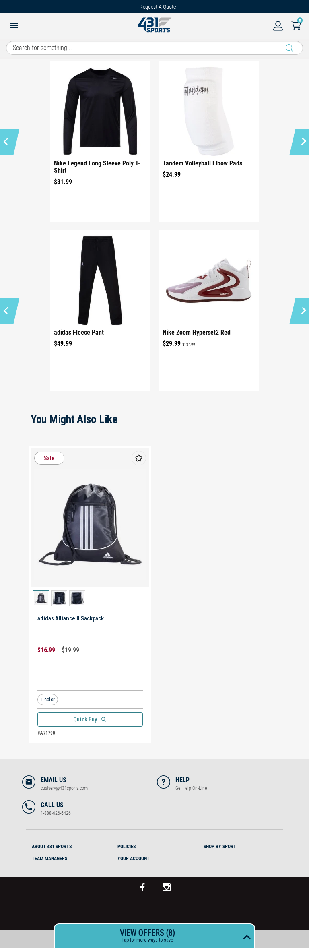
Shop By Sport (220, 846)
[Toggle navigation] (14, 26)
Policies (126, 846)
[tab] (68, 845)
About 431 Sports (52, 846)
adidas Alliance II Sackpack (70, 618)
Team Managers (49, 858)
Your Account (133, 858)
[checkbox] (139, 458)
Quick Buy (85, 719)
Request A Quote (158, 7)
